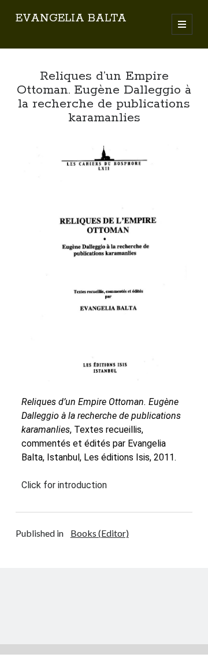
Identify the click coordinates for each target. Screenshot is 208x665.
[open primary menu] (182, 24)
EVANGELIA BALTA (71, 18)
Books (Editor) (99, 532)
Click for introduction (64, 485)
